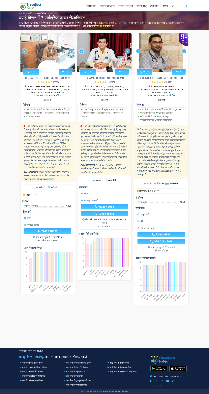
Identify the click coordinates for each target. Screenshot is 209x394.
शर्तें (160, 386)
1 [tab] (100, 65)
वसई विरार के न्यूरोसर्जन (74, 376)
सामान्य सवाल (141, 5)
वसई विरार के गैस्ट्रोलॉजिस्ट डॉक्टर (78, 363)
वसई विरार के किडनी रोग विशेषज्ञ (33, 376)
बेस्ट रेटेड (22, 13)
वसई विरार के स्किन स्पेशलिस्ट (120, 367)
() (55, 82)
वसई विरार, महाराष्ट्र (31, 357)
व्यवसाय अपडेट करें (125, 5)
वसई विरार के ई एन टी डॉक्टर (32, 363)
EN (51, 13)
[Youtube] (167, 381)
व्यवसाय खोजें (91, 5)
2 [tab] (46, 65)
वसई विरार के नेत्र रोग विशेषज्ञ (77, 367)
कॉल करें (32, 72)
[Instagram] (162, 381)
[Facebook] (151, 381)
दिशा (59, 95)
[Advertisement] (104, 328)
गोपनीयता (153, 386)
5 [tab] (165, 65)
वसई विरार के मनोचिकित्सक (119, 363)
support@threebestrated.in (170, 376)
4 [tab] (50, 65)
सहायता (165, 5)
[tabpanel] (47, 52)
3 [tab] (48, 65)
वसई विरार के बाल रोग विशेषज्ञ (76, 385)
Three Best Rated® (105, 391)
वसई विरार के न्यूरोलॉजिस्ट (75, 371)
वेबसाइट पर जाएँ (33, 225)
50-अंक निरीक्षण (122, 23)
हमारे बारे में (154, 5)
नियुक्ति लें (145, 214)
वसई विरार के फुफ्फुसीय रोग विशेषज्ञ (78, 380)
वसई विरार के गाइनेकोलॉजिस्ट (32, 380)
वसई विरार (31, 13)
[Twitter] (157, 381)
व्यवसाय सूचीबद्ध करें (107, 5)
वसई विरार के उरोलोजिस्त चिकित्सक (35, 367)
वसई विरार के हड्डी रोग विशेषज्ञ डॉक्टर (123, 371)
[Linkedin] (173, 381)
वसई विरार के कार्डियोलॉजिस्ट (32, 371)
